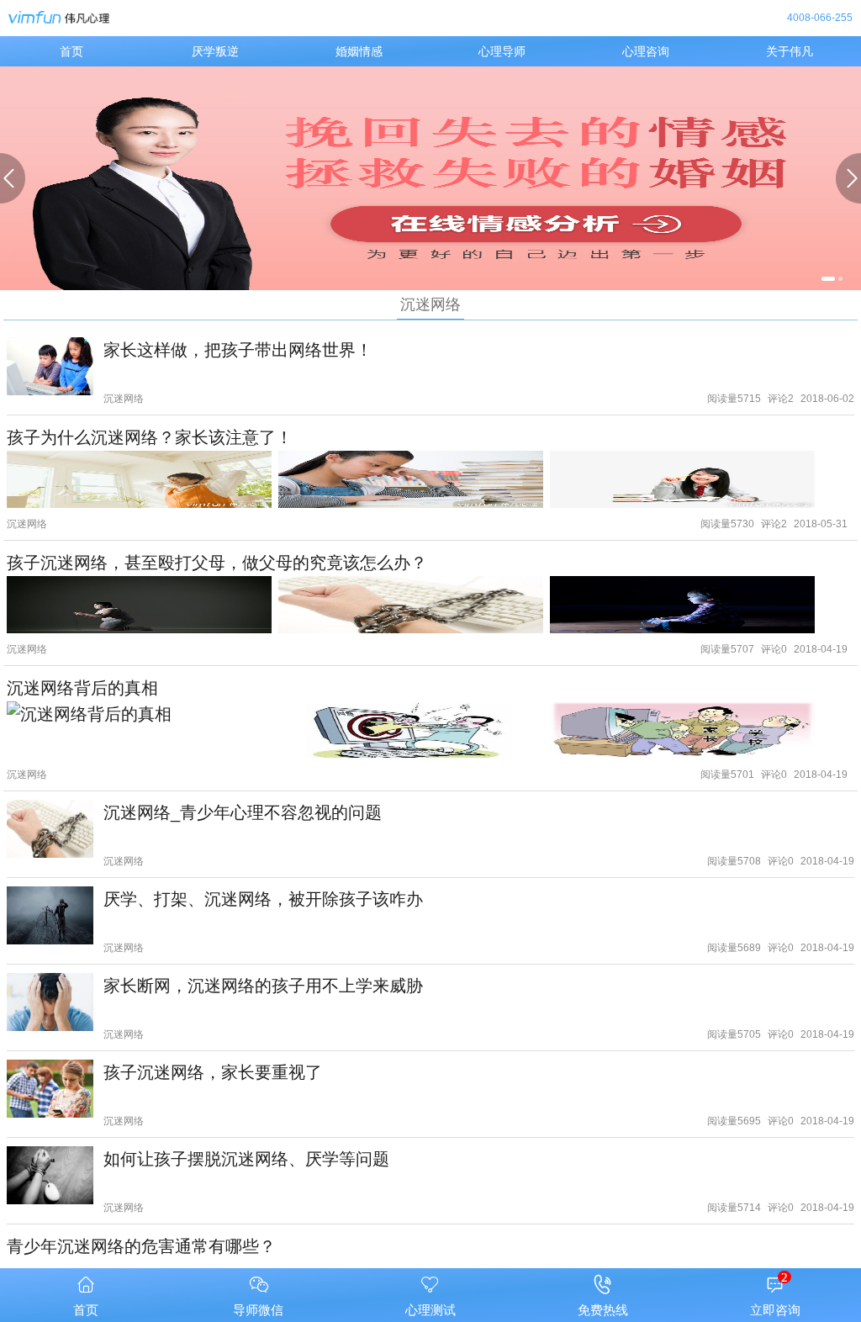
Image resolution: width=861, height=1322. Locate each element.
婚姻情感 (359, 51)
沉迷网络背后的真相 (82, 687)
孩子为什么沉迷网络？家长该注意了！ (150, 437)
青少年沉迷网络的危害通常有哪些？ (141, 1246)
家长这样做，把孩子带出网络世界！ (237, 349)
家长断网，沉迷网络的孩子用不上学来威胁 (263, 985)
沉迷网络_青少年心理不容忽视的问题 (242, 812)
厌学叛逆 (215, 51)
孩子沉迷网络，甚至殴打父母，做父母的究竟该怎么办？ (217, 562)
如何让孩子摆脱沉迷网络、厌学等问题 (246, 1158)
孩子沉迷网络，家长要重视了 (212, 1071)
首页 (71, 51)
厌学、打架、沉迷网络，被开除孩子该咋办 (263, 898)
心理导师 (502, 51)
